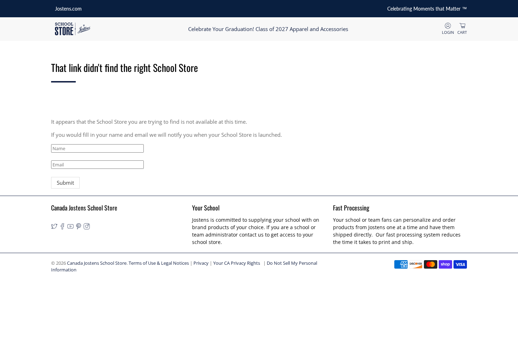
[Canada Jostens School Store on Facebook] (62, 227)
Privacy (201, 263)
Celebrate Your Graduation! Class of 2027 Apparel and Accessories (268, 28)
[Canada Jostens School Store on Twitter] (54, 227)
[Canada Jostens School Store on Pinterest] (78, 227)
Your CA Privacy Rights (236, 263)
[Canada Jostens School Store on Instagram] (87, 227)
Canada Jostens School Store (97, 263)
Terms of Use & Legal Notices (159, 263)
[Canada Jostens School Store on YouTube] (70, 227)
